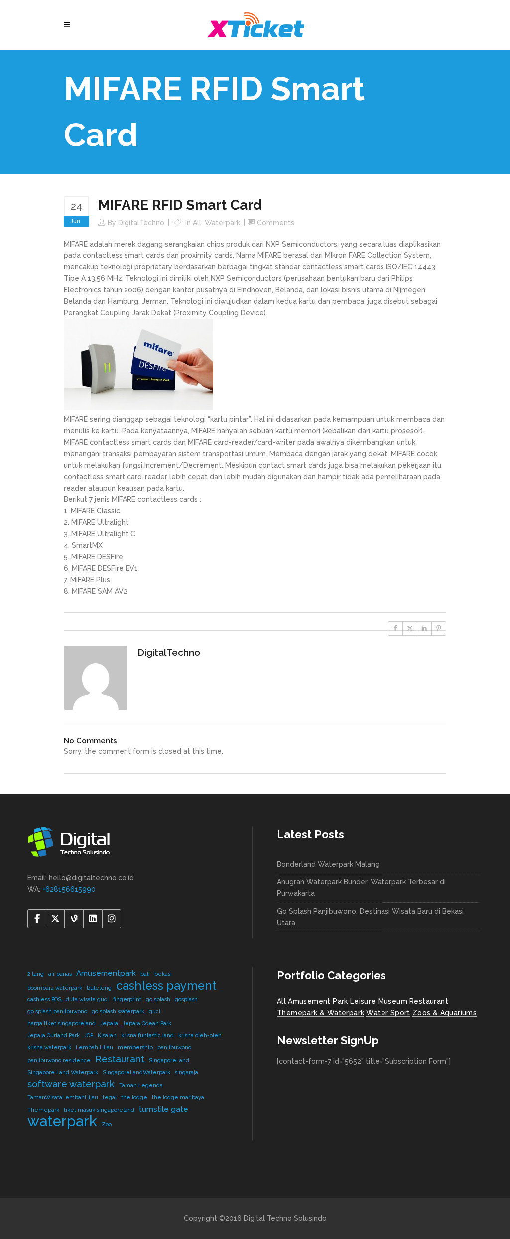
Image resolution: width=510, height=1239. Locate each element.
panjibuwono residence (59, 1060)
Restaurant (119, 1058)
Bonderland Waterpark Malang (328, 864)
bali (145, 974)
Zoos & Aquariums (444, 1013)
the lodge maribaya (178, 1097)
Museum (392, 1001)
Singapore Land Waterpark (62, 1072)
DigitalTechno (141, 223)
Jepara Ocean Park (147, 1023)
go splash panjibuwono (57, 1011)
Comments (275, 223)
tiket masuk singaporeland (99, 1110)
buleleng (99, 988)
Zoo (107, 1124)
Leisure (363, 1001)
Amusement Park (318, 1001)
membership (135, 1047)
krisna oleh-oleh (200, 1035)
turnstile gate (163, 1109)
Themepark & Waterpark (320, 1013)
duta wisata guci (87, 999)
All (197, 223)
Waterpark (222, 223)
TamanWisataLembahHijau (62, 1097)
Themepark (43, 1110)
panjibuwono (174, 1047)
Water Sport (388, 1013)
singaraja (186, 1072)
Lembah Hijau (94, 1047)
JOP (88, 1035)
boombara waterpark (54, 988)
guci (154, 1011)
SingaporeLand (169, 1060)
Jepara (109, 1023)
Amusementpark (106, 973)
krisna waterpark (49, 1047)
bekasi (163, 974)
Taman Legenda (141, 1085)
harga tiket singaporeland (61, 1023)
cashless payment (166, 985)
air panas (60, 974)
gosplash (186, 999)
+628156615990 (69, 889)
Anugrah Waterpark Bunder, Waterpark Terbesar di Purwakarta (361, 887)
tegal (110, 1097)
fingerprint (127, 999)
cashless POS (44, 999)
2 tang (35, 974)
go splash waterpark (118, 1011)
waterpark (62, 1121)
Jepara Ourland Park (53, 1035)
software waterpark (71, 1083)
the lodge (134, 1097)
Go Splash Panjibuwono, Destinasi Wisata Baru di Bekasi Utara (370, 917)
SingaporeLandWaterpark (136, 1072)
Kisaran (107, 1035)
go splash (158, 999)
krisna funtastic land (147, 1035)
